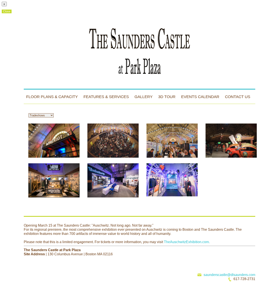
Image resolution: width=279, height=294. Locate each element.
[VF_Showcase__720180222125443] (113, 180)
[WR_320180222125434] (172, 141)
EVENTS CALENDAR (200, 97)
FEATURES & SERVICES (106, 97)
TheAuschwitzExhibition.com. (186, 242)
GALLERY (143, 97)
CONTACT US (237, 97)
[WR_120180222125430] (113, 141)
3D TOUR (166, 97)
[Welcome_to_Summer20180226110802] (231, 141)
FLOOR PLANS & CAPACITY (52, 97)
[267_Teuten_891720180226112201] (172, 180)
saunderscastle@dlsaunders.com (229, 275)
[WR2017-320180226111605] (54, 141)
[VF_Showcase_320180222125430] (54, 180)
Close (6, 11)
